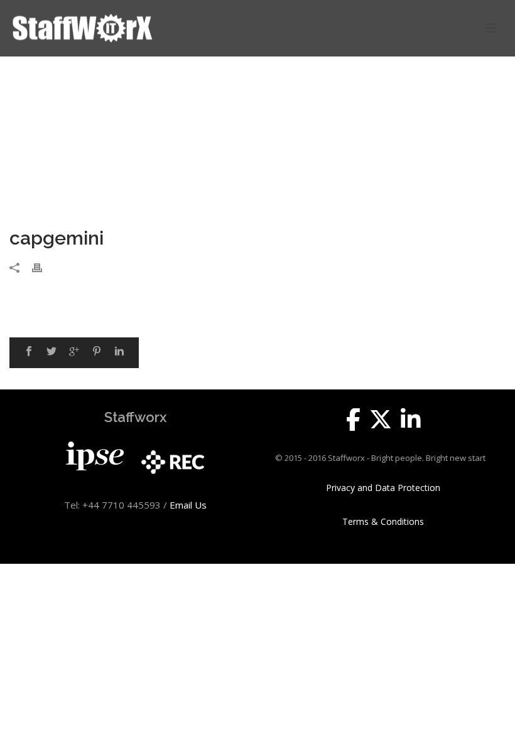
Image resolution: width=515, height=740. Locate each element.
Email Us (188, 505)
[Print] (43, 266)
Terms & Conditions (383, 521)
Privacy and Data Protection (383, 488)
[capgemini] (257, 149)
